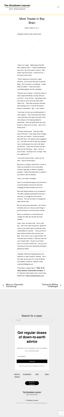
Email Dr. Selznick (32, 383)
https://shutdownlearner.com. (35, 275)
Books (47, 374)
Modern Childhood (30, 28)
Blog (37, 374)
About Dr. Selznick (17, 375)
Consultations (27, 374)
